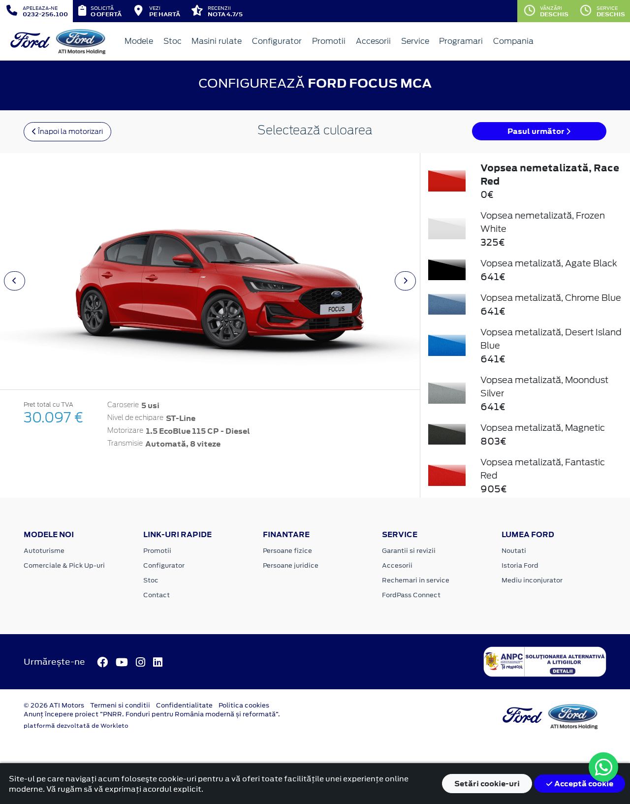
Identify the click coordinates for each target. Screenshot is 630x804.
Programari (461, 41)
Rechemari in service (415, 580)
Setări (487, 783)
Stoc (172, 41)
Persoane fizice (287, 550)
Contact (156, 595)
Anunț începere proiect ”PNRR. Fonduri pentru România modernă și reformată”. (152, 714)
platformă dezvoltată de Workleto (76, 726)
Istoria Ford (520, 565)
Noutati (514, 550)
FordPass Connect (411, 595)
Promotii (329, 41)
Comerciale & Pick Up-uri (64, 565)
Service (415, 41)
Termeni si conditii (120, 705)
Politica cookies (244, 705)
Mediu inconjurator (532, 580)
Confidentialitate (184, 705)
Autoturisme (44, 550)
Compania (513, 41)
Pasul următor (536, 131)
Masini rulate (216, 41)
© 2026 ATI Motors (54, 705)
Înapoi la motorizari (69, 131)
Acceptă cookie (583, 783)
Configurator (277, 41)
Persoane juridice (290, 565)
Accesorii (373, 41)
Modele (139, 41)
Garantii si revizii (409, 550)
